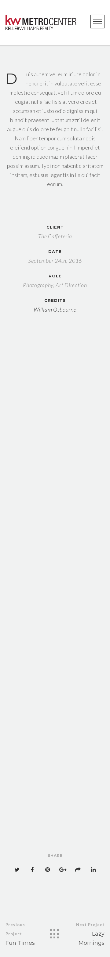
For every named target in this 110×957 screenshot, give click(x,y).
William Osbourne (55, 309)
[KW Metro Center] (41, 22)
